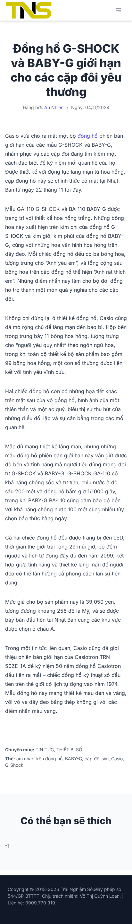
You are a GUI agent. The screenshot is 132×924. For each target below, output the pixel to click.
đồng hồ (88, 136)
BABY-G (73, 758)
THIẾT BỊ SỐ (69, 749)
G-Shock (14, 765)
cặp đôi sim (97, 758)
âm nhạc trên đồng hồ (39, 758)
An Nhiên (53, 107)
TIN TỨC (45, 749)
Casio (117, 758)
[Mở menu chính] (118, 10)
